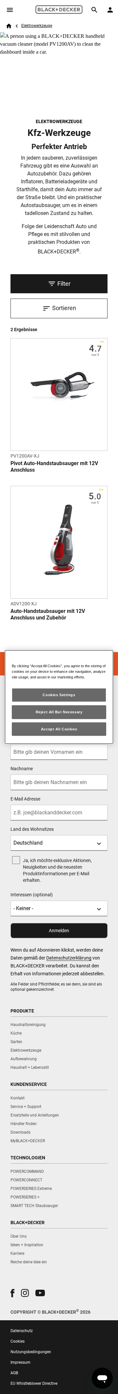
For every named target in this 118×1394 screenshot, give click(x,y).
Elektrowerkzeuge (36, 25)
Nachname (21, 768)
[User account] (110, 10)
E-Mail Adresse (25, 799)
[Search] (94, 10)
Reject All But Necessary (59, 712)
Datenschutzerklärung (68, 957)
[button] (12, 1293)
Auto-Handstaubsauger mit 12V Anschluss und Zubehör (47, 614)
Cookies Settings (59, 695)
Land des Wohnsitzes (32, 829)
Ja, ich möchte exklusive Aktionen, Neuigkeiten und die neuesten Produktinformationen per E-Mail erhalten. (57, 870)
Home (9, 26)
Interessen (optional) (31, 894)
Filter (63, 283)
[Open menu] (10, 10)
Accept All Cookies (59, 729)
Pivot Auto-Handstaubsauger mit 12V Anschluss (54, 466)
